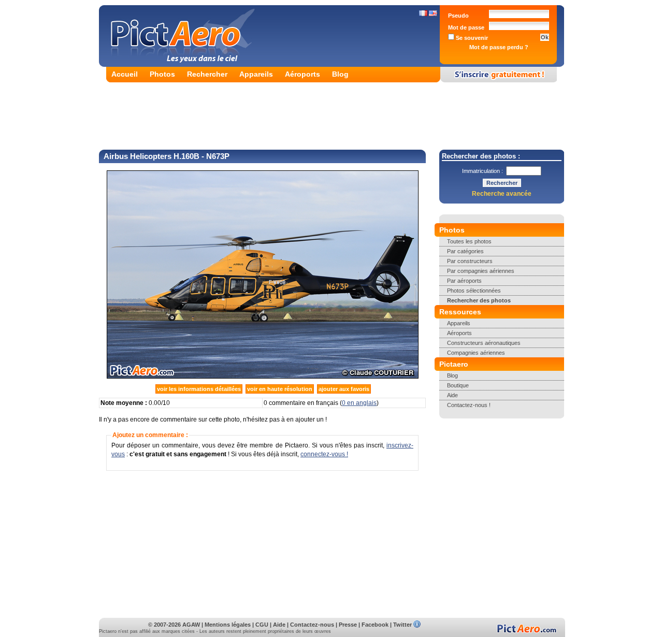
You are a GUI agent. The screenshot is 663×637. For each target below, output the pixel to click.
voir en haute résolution (279, 389)
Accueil (124, 74)
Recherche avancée (501, 193)
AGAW (191, 624)
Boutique (458, 385)
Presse (348, 624)
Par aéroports (464, 281)
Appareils (256, 74)
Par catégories (465, 251)
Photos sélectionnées (474, 290)
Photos (162, 74)
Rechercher (207, 74)
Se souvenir (471, 38)
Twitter (402, 624)
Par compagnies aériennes (480, 271)
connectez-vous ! (324, 454)
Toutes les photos (469, 241)
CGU (261, 624)
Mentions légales (228, 624)
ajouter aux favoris (344, 389)
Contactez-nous (312, 624)
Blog (340, 74)
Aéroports (302, 74)
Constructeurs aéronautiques (484, 343)
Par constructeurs (470, 261)
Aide (452, 395)
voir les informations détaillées (199, 389)
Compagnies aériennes (476, 353)
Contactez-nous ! (469, 405)
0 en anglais (359, 403)
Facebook (375, 624)
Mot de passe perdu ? (498, 47)
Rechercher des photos (479, 300)
